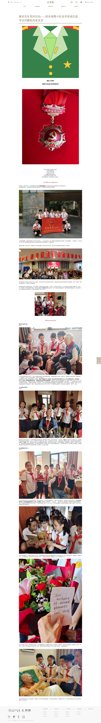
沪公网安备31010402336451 (20, 720)
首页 (24, 6)
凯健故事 (79, 712)
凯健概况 (67, 712)
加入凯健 (67, 716)
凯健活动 (56, 714)
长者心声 (56, 712)
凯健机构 (50, 6)
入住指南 (45, 716)
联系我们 (76, 6)
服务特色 (45, 714)
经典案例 (56, 716)
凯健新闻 (79, 714)
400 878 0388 (90, 2)
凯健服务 (37, 6)
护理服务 (45, 712)
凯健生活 (63, 6)
